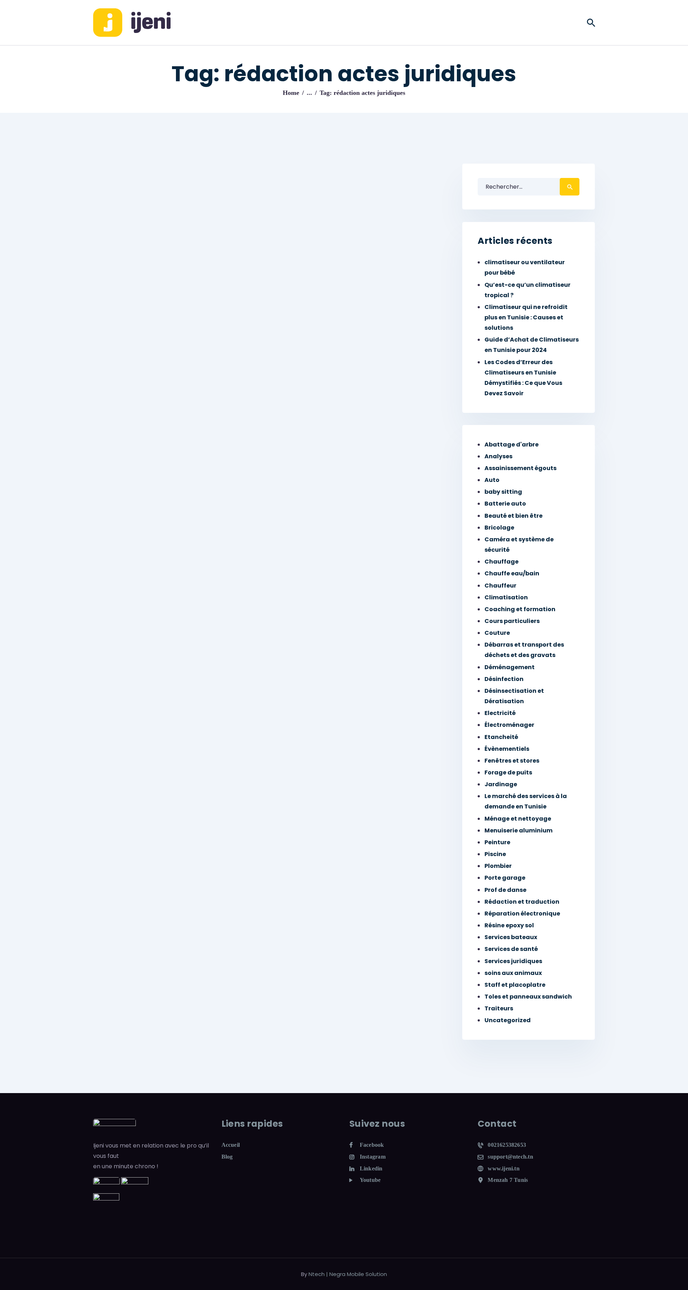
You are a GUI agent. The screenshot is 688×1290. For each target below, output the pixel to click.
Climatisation (506, 597)
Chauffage (501, 561)
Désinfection (504, 679)
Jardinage (500, 784)
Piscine (495, 854)
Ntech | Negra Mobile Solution (348, 1274)
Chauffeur (500, 585)
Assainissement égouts (520, 468)
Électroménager (509, 725)
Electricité (500, 713)
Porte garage (504, 878)
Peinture (497, 842)
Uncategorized (507, 1020)
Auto (492, 480)
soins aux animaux (513, 973)
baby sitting (503, 492)
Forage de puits (508, 772)
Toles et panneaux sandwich (528, 996)
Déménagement (509, 667)
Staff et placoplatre (514, 985)
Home (291, 92)
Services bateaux (510, 937)
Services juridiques (513, 961)
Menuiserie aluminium (518, 830)
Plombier (498, 866)
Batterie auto (505, 503)
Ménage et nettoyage (517, 819)
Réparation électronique (522, 913)
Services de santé (511, 949)
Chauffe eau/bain (511, 573)
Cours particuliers (512, 621)
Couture (497, 633)
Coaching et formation (519, 609)
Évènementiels (506, 749)
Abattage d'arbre (511, 444)
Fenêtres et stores (511, 761)
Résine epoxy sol (509, 925)
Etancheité (501, 737)
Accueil (230, 1145)
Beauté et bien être (513, 516)
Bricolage (499, 527)
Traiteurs (498, 1008)
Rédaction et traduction (521, 902)
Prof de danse (505, 890)
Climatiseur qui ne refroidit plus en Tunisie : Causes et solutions (526, 317)
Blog (227, 1157)
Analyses (498, 456)
